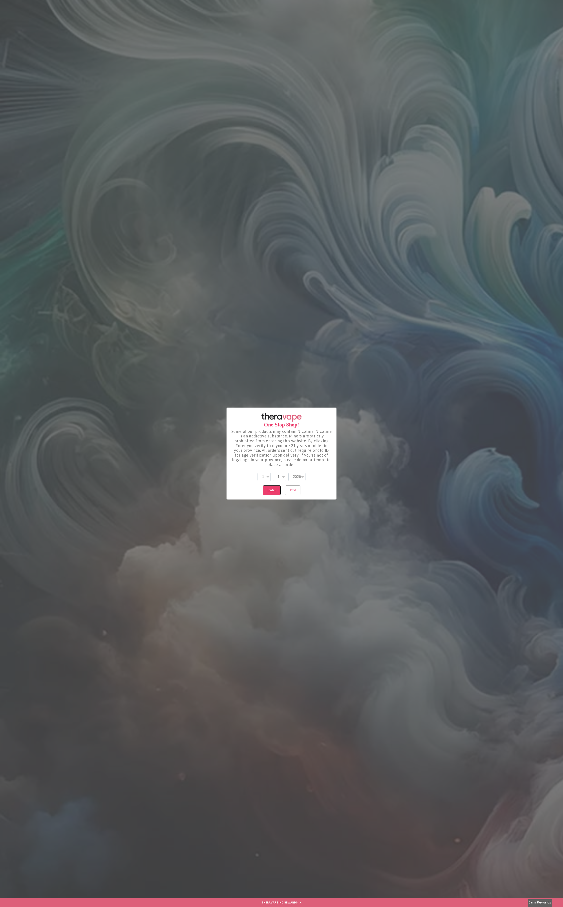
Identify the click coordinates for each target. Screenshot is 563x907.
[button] (281, 902)
